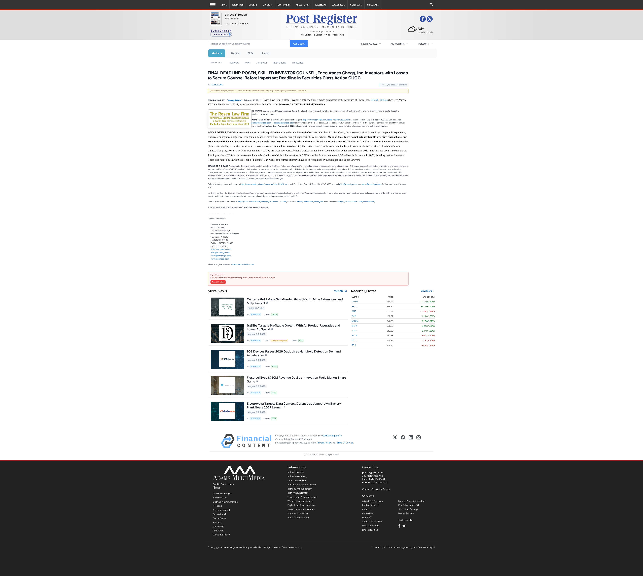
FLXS (274, 393)
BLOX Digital (429, 547)
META (354, 325)
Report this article (218, 282)
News (247, 62)
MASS (274, 367)
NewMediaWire (234, 100)
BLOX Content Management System (400, 547)
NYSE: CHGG (379, 100)
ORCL (354, 340)
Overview (234, 62)
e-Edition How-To (322, 34)
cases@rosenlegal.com (284, 123)
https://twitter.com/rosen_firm (310, 202)
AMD (354, 311)
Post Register (232, 18)
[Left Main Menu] (213, 4)
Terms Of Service (344, 442)
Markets (217, 53)
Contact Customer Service (376, 489)
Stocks (235, 53)
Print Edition (305, 34)
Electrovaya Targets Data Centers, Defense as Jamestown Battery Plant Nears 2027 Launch (294, 405)
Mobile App (338, 34)
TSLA (354, 345)
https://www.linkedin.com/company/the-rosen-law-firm (262, 202)
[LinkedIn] (410, 441)
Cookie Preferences (223, 484)
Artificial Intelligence (279, 341)
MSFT (354, 330)
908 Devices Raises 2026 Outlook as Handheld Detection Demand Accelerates (294, 353)
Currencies (261, 62)
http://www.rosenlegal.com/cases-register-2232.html (326, 120)
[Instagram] (418, 441)
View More (340, 290)
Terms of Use (280, 547)
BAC (354, 316)
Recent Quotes (369, 43)
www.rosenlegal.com (220, 259)
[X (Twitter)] (394, 441)
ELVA (274, 419)
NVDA (354, 335)
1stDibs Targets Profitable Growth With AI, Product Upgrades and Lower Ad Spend (293, 327)
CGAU (274, 314)
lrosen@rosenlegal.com (221, 249)
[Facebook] (402, 441)
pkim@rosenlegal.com (261, 123)
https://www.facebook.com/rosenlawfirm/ (356, 202)
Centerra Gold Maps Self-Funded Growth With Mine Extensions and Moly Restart (295, 301)
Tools (265, 53)
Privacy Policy (324, 442)
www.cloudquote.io (332, 435)
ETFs (250, 53)
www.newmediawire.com (243, 264)
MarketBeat (255, 314)
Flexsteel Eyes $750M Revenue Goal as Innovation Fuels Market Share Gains (296, 379)
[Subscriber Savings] (245, 33)
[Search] (431, 4)
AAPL (354, 306)
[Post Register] (215, 22)
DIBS (301, 341)
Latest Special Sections (236, 23)
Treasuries (297, 62)
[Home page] (321, 20)
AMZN (355, 301)
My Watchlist (398, 43)
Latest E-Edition (236, 14)
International (280, 62)
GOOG (355, 320)
